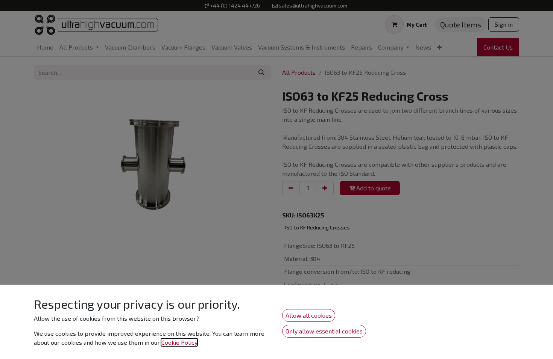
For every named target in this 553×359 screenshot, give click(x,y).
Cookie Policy (179, 342)
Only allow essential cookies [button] (324, 331)
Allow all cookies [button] (309, 315)
